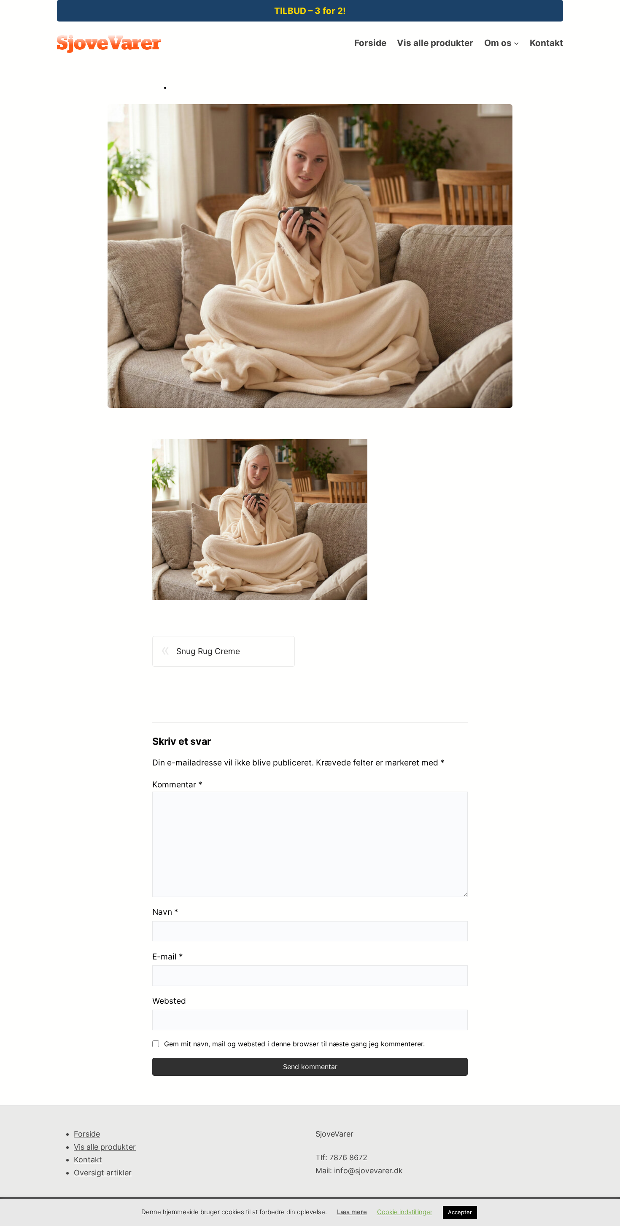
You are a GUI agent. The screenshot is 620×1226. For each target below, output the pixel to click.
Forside (87, 1133)
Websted (169, 1001)
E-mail (167, 956)
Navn (165, 912)
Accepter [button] (460, 1212)
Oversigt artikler (103, 1172)
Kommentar (177, 784)
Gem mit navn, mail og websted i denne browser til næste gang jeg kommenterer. (294, 1044)
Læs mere (352, 1212)
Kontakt (88, 1159)
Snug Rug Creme (208, 651)
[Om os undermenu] (516, 43)
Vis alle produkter (105, 1146)
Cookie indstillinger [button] (404, 1212)
